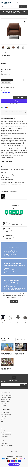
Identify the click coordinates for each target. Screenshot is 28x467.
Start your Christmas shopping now (6, 369)
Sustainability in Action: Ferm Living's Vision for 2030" (7, 355)
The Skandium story (6, 432)
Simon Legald (9, 197)
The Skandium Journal (6, 395)
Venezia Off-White (6, 82)
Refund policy (4, 416)
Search (24, 7)
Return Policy (14, 301)
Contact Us (3, 429)
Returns (3, 420)
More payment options (14, 103)
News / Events (4, 431)
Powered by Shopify (18, 456)
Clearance (3, 403)
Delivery (3, 418)
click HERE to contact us (7, 445)
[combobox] (14, 6)
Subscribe (23, 385)
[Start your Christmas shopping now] (7, 362)
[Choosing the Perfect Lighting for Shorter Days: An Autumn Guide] (21, 347)
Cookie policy (4, 436)
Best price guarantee (6, 414)
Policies (3, 422)
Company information (6, 434)
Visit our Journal (21, 339)
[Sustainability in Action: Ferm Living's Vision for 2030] (7, 347)
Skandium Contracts (6, 397)
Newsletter (3, 405)
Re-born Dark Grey (18, 80)
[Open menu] (25, 2)
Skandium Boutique (5, 401)
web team (18, 184)
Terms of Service (5, 412)
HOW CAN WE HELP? (6, 443)
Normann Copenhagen (5, 52)
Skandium (11, 456)
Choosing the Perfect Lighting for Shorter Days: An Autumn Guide (20, 355)
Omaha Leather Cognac (7, 80)
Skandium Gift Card (5, 399)
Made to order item (5, 92)
